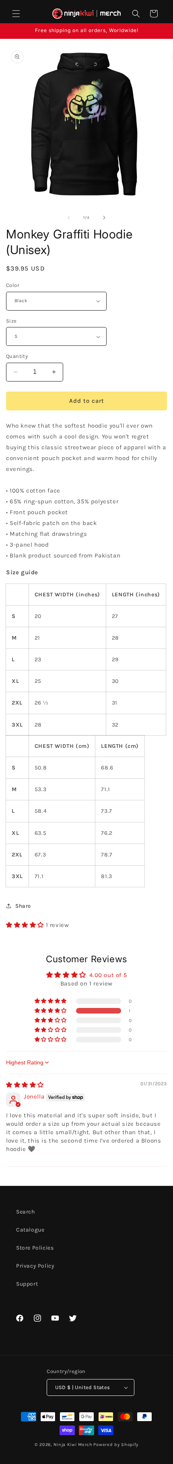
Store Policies (35, 1247)
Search (25, 1211)
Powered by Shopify (115, 1444)
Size (11, 321)
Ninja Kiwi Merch (73, 1444)
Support (27, 1283)
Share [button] (23, 906)
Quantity (17, 356)
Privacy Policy (35, 1265)
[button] (16, 13)
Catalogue (30, 1229)
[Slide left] (69, 217)
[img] (25, 1084)
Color (12, 285)
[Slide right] (104, 217)
